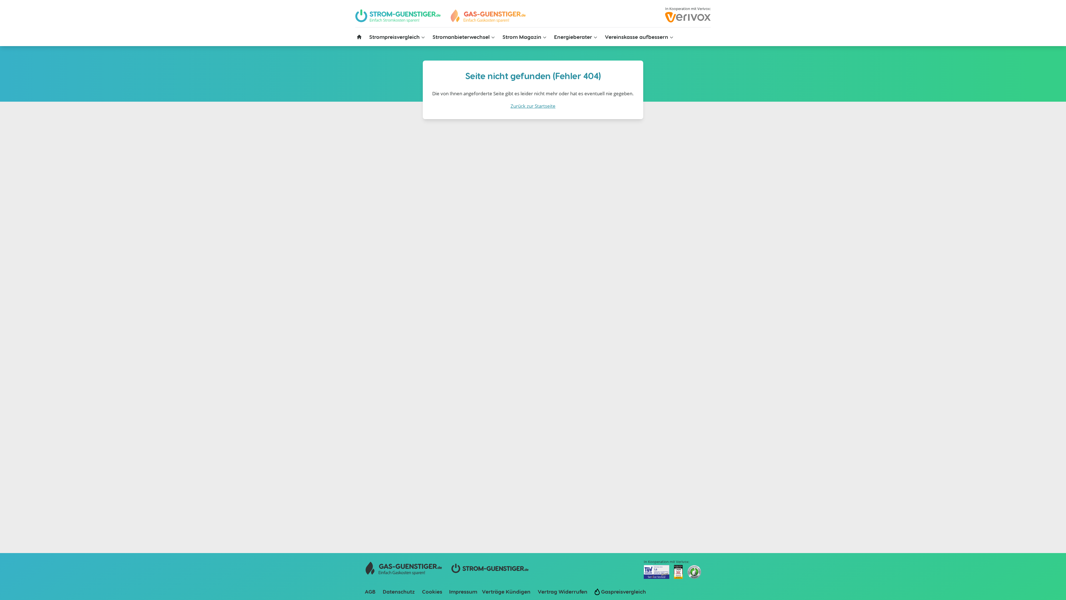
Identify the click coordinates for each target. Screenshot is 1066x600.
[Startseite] (359, 37)
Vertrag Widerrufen (562, 591)
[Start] (488, 15)
